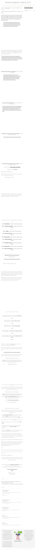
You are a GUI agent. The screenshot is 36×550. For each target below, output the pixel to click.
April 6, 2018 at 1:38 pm (5, 523)
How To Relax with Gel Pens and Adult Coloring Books (10, 163)
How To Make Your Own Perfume (7, 315)
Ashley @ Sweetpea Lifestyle (5, 507)
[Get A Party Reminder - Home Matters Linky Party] (12, 470)
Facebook (11, 223)
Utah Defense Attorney (18, 540)
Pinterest (17, 223)
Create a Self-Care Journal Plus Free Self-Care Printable (10, 133)
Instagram (20, 223)
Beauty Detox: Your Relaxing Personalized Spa (8, 71)
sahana (3, 522)
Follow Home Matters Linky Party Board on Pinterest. (12, 352)
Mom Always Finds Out (18, 2)
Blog (3, 478)
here (12, 318)
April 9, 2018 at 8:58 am (5, 508)
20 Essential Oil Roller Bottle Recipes (8, 102)
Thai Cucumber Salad (7, 320)
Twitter (15, 223)
